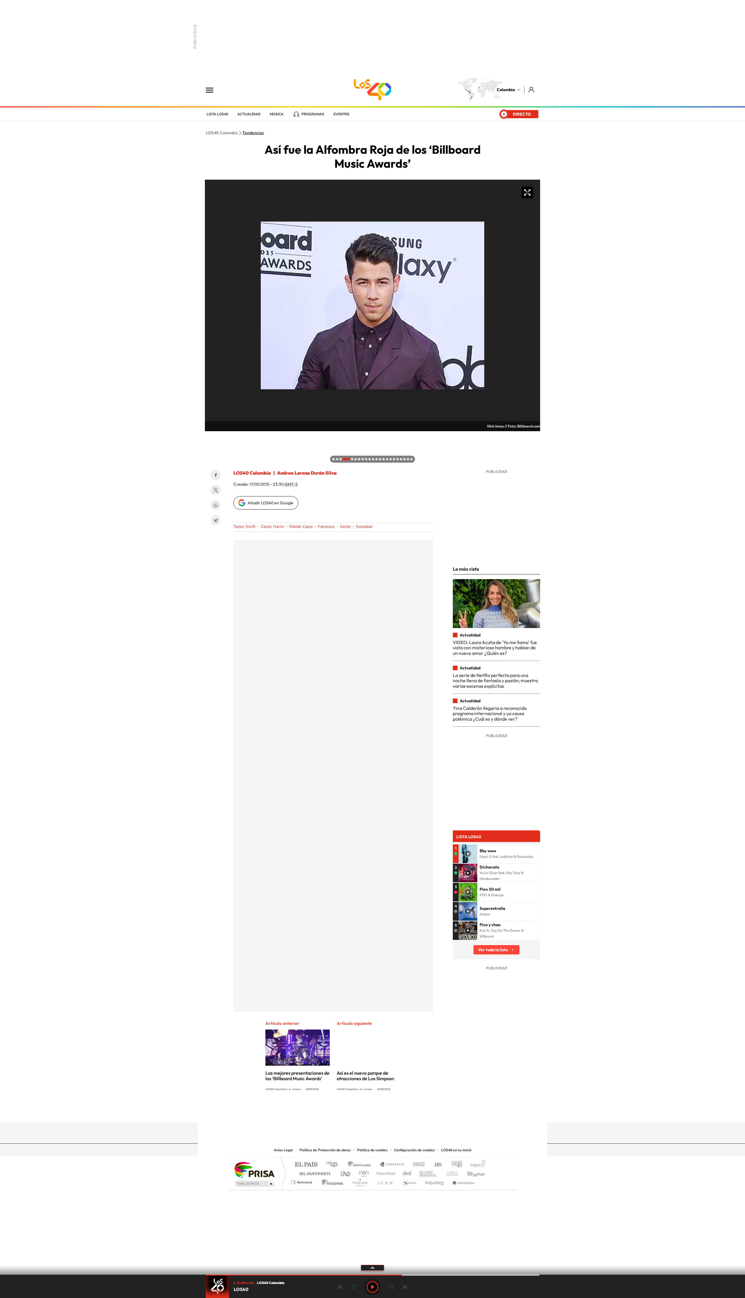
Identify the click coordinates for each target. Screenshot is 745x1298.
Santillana (361, 1164)
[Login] (532, 89)
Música (276, 114)
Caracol (476, 1164)
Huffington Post (314, 1172)
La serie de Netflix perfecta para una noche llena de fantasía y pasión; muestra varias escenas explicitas (495, 680)
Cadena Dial (407, 1172)
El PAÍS (306, 1164)
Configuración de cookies (414, 1150)
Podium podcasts (359, 1180)
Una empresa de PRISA (254, 1169)
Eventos (342, 114)
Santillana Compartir (392, 1164)
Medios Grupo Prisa (254, 1183)
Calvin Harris (272, 526)
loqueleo (435, 1180)
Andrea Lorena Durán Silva (307, 473)
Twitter (215, 490)
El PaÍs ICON (384, 1180)
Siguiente (405, 1286)
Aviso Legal (283, 1150)
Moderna (331, 1180)
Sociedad (364, 526)
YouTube (372, 1111)
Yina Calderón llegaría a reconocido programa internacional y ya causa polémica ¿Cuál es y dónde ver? (490, 713)
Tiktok (349, 1111)
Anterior (339, 1286)
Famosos (326, 526)
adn (454, 1164)
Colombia (506, 89)
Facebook (215, 475)
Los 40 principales (334, 1164)
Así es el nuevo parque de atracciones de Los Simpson (365, 1075)
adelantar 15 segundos (391, 1286)
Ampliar (527, 192)
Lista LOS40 (217, 114)
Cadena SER (417, 1164)
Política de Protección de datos (325, 1150)
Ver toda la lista (493, 949)
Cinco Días (385, 1172)
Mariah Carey (301, 526)
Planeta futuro (450, 1172)
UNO (346, 1172)
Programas (312, 114)
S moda (409, 1180)
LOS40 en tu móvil (456, 1150)
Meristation (463, 1180)
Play (372, 1287)
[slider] (372, 1275)
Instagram (361, 1111)
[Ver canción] (468, 853)
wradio (362, 1172)
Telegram (215, 520)
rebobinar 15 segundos (353, 1286)
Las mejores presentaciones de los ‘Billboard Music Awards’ (297, 1075)
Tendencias (253, 133)
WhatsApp (215, 505)
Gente (345, 526)
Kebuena (471, 1172)
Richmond (302, 1180)
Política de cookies (372, 1150)
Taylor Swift (244, 526)
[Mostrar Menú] (213, 89)
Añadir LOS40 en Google (270, 502)
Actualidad (248, 114)
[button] (211, 437)
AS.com (436, 1164)
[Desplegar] (372, 1267)
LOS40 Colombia (372, 90)
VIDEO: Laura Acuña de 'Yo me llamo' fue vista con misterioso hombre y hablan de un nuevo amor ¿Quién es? (495, 647)
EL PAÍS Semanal (428, 1172)
